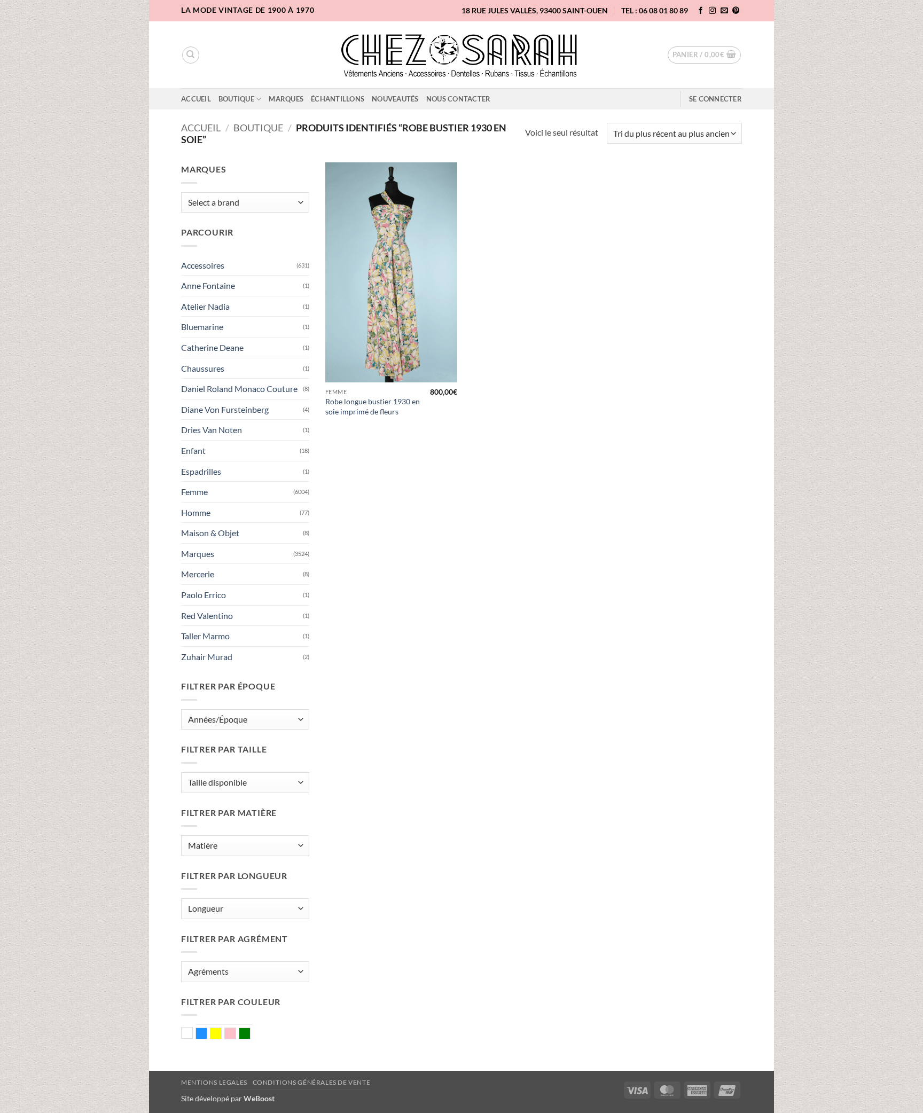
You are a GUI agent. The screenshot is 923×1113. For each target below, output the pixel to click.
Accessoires (202, 265)
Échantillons (337, 99)
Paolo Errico (203, 595)
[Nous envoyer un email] (724, 11)
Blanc (192, 1034)
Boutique (236, 99)
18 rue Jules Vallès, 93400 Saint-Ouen (535, 10)
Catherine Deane (212, 347)
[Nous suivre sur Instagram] (712, 11)
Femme (194, 492)
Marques (286, 99)
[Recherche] (190, 55)
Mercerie (197, 574)
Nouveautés (395, 99)
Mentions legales (214, 1082)
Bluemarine (202, 327)
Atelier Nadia (205, 306)
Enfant (193, 450)
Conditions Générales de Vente (312, 1082)
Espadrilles (201, 471)
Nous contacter (458, 99)
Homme (195, 512)
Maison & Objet (210, 533)
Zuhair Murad (206, 657)
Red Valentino (207, 615)
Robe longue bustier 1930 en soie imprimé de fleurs (372, 406)
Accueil (196, 99)
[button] (704, 55)
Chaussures (202, 368)
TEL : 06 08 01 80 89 (654, 10)
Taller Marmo (205, 636)
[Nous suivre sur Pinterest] (736, 11)
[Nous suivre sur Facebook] (701, 11)
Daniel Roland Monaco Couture (239, 388)
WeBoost (259, 1098)
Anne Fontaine (208, 285)
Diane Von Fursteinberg (225, 409)
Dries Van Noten (211, 430)
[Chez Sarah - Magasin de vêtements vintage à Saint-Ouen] (461, 55)
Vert (250, 1034)
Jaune (221, 1034)
